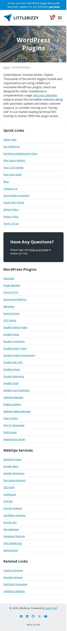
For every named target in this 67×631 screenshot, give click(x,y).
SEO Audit (8, 487)
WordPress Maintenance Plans (20, 153)
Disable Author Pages (15, 327)
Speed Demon (11, 313)
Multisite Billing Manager (17, 411)
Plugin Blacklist (11, 285)
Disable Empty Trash (14, 348)
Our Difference (11, 146)
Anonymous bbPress (14, 299)
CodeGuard (9, 494)
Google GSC (10, 522)
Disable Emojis (11, 369)
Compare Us (10, 188)
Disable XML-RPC (13, 362)
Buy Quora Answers (14, 480)
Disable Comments (14, 341)
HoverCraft (51, 608)
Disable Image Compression (19, 355)
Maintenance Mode (14, 439)
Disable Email (10, 383)
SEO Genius (9, 320)
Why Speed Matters (14, 160)
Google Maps (10, 466)
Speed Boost (10, 550)
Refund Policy (11, 209)
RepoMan (8, 278)
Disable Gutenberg (13, 376)
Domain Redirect (12, 508)
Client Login (9, 139)
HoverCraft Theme (13, 202)
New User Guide (12, 174)
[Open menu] (60, 18)
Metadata (8, 306)
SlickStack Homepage (15, 584)
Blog (6, 181)
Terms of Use (11, 223)
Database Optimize (14, 536)
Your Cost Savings (13, 167)
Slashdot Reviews (13, 577)
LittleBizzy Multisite (14, 591)
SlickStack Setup (12, 459)
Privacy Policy (11, 216)
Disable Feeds (11, 334)
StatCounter (10, 432)
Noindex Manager (13, 397)
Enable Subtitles (12, 404)
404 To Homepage (13, 425)
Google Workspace (14, 473)
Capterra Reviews (13, 570)
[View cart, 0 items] (52, 18)
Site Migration (11, 529)
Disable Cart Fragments (16, 390)
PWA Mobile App (12, 543)
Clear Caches (10, 418)
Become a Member (45, 95)
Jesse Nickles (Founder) (16, 195)
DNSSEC (8, 501)
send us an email (38, 249)
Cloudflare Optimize (14, 515)
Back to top (33, 624)
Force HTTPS (10, 292)
